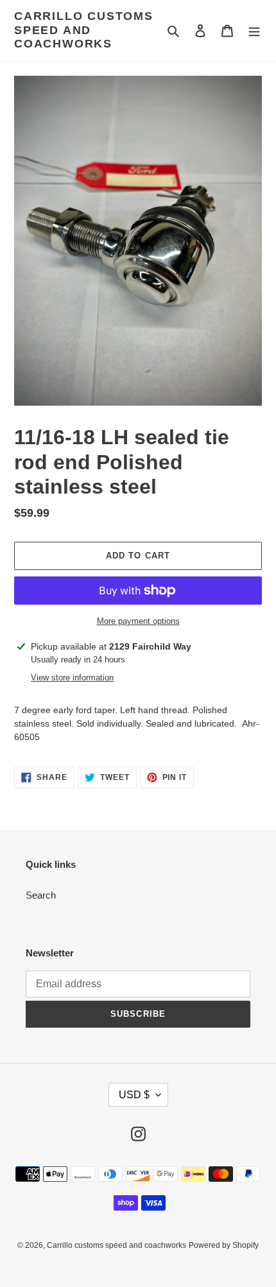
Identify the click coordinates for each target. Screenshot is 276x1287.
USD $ (134, 1094)
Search (41, 895)
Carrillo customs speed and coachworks (83, 30)
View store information (72, 677)
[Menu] (254, 30)
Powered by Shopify (224, 1245)
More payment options (138, 621)
